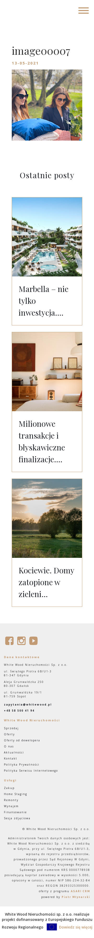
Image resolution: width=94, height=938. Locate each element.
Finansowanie (15, 812)
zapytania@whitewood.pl (28, 704)
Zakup (9, 788)
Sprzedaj (11, 728)
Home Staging (15, 794)
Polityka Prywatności (21, 764)
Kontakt (10, 758)
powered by (65, 897)
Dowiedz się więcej (75, 927)
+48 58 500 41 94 (19, 710)
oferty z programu (64, 891)
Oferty (9, 734)
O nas (9, 746)
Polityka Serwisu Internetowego (31, 770)
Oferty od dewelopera (22, 740)
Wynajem (11, 806)
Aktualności (14, 752)
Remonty (11, 800)
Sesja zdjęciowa (17, 818)
